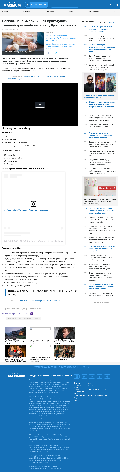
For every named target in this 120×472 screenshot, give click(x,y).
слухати (38, 5)
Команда (77, 383)
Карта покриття (79, 396)
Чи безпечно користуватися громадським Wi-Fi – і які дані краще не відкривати (61, 38)
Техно (71, 12)
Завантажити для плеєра (97, 389)
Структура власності (77, 386)
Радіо (116, 12)
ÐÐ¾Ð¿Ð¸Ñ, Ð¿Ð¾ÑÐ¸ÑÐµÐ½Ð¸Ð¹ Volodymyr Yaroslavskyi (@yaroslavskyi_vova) (34, 241)
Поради (27, 318)
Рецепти (36, 318)
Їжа (20, 318)
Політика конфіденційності (98, 396)
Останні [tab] (102, 22)
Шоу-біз (26, 12)
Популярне (94, 12)
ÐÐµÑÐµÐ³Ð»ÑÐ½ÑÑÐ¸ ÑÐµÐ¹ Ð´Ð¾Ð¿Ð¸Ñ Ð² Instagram (26, 210)
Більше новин (101, 303)
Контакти (91, 385)
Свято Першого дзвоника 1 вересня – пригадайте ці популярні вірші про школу (60, 46)
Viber (31, 313)
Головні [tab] (112, 22)
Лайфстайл (49, 12)
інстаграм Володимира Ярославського (25, 309)
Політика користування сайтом (79, 391)
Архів (90, 383)
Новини (5, 12)
